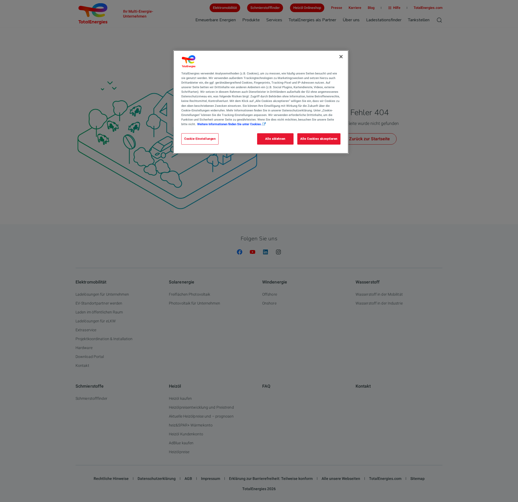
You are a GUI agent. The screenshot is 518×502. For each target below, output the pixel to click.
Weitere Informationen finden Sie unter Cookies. (229, 124)
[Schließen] (341, 57)
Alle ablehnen (275, 139)
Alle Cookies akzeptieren (319, 139)
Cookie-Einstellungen (200, 139)
